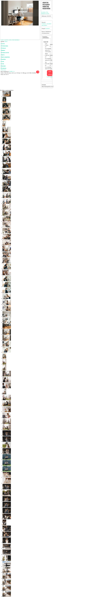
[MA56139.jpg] (6, 108)
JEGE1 (6, 41)
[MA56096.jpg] (4, 364)
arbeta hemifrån (5, 57)
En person (3, 68)
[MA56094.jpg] (6, 376)
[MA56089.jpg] (6, 405)
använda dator (5, 52)
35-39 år (3, 43)
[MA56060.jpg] (6, 578)
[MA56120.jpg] (6, 221)
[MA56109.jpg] (6, 286)
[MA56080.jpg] (6, 459)
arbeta (3, 54)
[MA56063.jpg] (6, 560)
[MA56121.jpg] (6, 215)
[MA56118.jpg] (6, 233)
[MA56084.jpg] (6, 435)
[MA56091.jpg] (4, 393)
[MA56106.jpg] (6, 304)
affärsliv (3, 48)
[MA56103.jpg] (6, 322)
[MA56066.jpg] (6, 542)
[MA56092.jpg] (6, 388)
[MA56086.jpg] (6, 423)
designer (3, 66)
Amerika (3, 50)
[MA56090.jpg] (6, 399)
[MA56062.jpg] (6, 566)
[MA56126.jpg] (6, 185)
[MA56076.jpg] (6, 483)
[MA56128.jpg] (6, 173)
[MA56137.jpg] (6, 120)
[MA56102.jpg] (6, 328)
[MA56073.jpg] (6, 501)
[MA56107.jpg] (6, 298)
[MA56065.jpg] (6, 548)
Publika (44, 23)
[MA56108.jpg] (6, 292)
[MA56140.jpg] (4, 102)
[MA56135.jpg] (6, 132)
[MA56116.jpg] (6, 245)
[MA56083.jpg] (6, 441)
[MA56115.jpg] (6, 251)
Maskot (48, 28)
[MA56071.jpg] (6, 513)
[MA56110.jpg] (6, 280)
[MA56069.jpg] (4, 524)
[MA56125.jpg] (6, 191)
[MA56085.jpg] (6, 429)
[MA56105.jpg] (6, 310)
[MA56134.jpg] (6, 137)
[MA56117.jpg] (6, 239)
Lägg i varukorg (50, 73)
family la (12, 71)
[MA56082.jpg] (6, 447)
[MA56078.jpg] (6, 471)
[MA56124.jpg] (6, 197)
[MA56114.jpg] (6, 257)
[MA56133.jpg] (6, 143)
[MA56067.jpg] (6, 536)
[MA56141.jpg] (6, 96)
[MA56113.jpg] (6, 262)
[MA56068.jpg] (6, 530)
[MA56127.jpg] (6, 179)
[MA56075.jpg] (6, 489)
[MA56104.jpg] (6, 316)
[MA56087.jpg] (6, 417)
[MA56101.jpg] (6, 334)
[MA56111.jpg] (6, 274)
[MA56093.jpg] (6, 382)
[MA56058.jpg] (6, 590)
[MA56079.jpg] (6, 465)
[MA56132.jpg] (6, 149)
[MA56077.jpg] (6, 477)
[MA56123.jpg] (6, 203)
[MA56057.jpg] (6, 596)
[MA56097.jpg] (4, 358)
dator (2, 61)
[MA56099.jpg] (6, 346)
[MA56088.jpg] (6, 411)
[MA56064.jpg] (6, 554)
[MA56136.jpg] (4, 126)
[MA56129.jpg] (6, 167)
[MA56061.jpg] (6, 572)
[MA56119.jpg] (6, 227)
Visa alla (3, 69)
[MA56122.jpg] (6, 209)
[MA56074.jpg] (6, 495)
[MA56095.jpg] (4, 370)
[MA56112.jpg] (6, 268)
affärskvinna (4, 46)
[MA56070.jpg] (6, 518)
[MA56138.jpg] (6, 114)
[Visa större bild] (20, 25)
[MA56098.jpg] (6, 352)
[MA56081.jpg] (6, 453)
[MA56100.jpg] (6, 340)
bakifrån (3, 59)
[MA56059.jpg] (6, 584)
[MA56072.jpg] (6, 507)
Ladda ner (50, 76)
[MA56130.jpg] (6, 161)
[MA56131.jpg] (6, 155)
